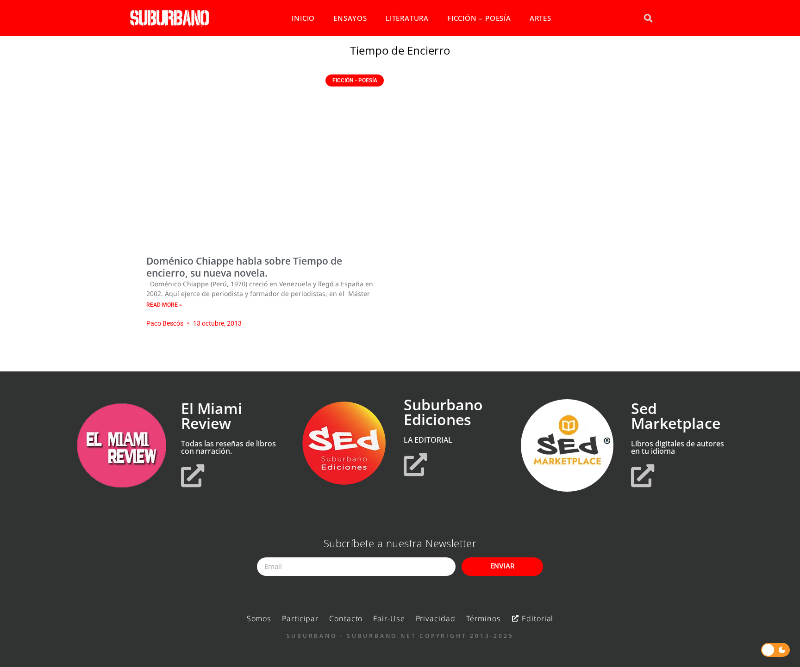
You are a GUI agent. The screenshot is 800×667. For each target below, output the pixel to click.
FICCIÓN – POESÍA (479, 18)
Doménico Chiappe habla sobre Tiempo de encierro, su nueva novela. (244, 266)
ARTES (540, 18)
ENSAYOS (350, 18)
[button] (648, 18)
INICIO (303, 18)
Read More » (164, 305)
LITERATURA (407, 18)
